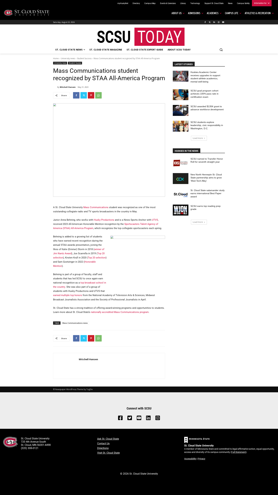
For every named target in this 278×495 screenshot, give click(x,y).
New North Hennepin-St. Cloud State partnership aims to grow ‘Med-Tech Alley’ (206, 177)
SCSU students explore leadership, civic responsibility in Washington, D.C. (206, 125)
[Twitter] (210, 22)
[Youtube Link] (139, 418)
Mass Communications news (75, 323)
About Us (176, 13)
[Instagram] (218, 22)
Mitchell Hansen (68, 87)
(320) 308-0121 (29, 448)
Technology (195, 3)
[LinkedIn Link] (148, 418)
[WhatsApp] (98, 95)
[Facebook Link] (120, 418)
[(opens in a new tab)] (180, 162)
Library (183, 3)
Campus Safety (243, 3)
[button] (221, 50)
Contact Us (103, 443)
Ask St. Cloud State (108, 438)
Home (56, 58)
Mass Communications (95, 207)
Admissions (194, 13)
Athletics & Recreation (258, 13)
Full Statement (238, 452)
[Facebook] (205, 22)
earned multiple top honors (67, 295)
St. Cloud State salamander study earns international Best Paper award (207, 193)
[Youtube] (223, 22)
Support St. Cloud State (213, 3)
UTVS (155, 219)
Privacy (201, 458)
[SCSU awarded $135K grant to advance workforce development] (180, 110)
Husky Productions (104, 219)
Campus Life (231, 13)
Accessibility (190, 458)
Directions (103, 448)
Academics (212, 13)
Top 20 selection (97, 257)
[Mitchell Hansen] (55, 87)
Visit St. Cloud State (108, 452)
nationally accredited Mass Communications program (120, 312)
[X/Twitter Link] (130, 418)
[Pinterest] (91, 95)
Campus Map (150, 3)
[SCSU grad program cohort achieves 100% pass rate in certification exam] (180, 94)
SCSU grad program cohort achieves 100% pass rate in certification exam (204, 93)
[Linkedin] (214, 22)
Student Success (84, 58)
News (230, 3)
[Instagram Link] (158, 418)
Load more (198, 138)
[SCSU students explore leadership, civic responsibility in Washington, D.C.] (180, 126)
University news (68, 58)
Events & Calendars (168, 3)
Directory (136, 3)
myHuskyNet (122, 3)
